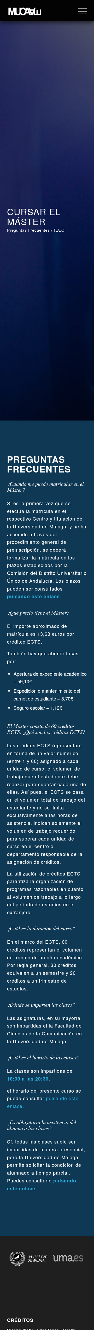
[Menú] (80, 10)
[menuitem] (80, 10)
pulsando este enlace (33, 596)
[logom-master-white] (39, 10)
